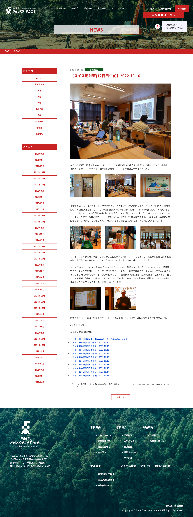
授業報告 (39, 121)
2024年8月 (39, 227)
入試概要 (154, 435)
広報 (39, 115)
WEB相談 (182, 8)
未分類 (39, 127)
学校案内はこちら (164, 15)
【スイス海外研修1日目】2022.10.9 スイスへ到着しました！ (98, 338)
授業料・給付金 (157, 441)
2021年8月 (39, 357)
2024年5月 (39, 234)
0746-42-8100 (22, 466)
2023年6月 (39, 277)
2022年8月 (39, 320)
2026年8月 (39, 153)
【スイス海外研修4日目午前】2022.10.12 (89, 357)
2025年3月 (39, 203)
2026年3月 (39, 166)
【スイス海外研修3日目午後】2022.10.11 (89, 353)
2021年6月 (39, 369)
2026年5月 (39, 160)
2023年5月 (39, 283)
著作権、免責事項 (174, 506)
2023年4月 (39, 289)
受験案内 (88, 8)
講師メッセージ (131, 452)
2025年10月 (39, 184)
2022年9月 (39, 314)
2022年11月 (39, 301)
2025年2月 (39, 209)
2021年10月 (39, 345)
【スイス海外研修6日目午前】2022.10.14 (89, 371)
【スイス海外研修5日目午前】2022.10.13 (89, 364)
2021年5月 (39, 376)
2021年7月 (39, 363)
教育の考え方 (104, 441)
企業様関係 (39, 84)
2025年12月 (39, 172)
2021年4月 (39, 382)
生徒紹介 (128, 457)
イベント (39, 78)
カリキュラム (130, 441)
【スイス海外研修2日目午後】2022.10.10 (89, 346)
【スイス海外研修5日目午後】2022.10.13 (89, 368)
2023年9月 (39, 264)
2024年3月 (39, 240)
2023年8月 (39, 271)
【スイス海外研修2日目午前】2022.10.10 (89, 342)
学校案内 (60, 8)
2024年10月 (39, 221)
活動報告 (39, 133)
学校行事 (39, 109)
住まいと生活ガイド (107, 479)
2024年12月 (39, 215)
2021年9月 (39, 351)
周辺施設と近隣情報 (107, 474)
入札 (39, 90)
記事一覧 (120, 397)
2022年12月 (39, 295)
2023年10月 (39, 258)
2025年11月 (39, 178)
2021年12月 (39, 338)
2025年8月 (39, 190)
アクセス (150, 8)
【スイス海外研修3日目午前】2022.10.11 (89, 349)
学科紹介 (74, 8)
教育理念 (102, 452)
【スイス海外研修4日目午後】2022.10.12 (89, 360)
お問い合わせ (165, 8)
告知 (39, 103)
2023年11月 (39, 252)
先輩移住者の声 (105, 485)
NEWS (17, 51)
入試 (39, 96)
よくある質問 (117, 8)
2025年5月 (39, 197)
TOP (7, 51)
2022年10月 (39, 308)
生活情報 (102, 8)
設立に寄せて (104, 446)
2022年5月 (39, 332)
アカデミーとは (105, 435)
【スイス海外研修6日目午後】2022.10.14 (89, 375)
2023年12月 (39, 246)
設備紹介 (128, 446)
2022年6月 (39, 326)
